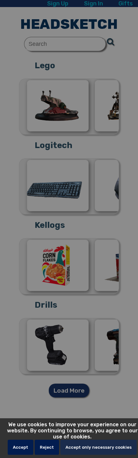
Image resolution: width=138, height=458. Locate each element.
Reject (47, 447)
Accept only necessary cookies (98, 447)
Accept (20, 447)
